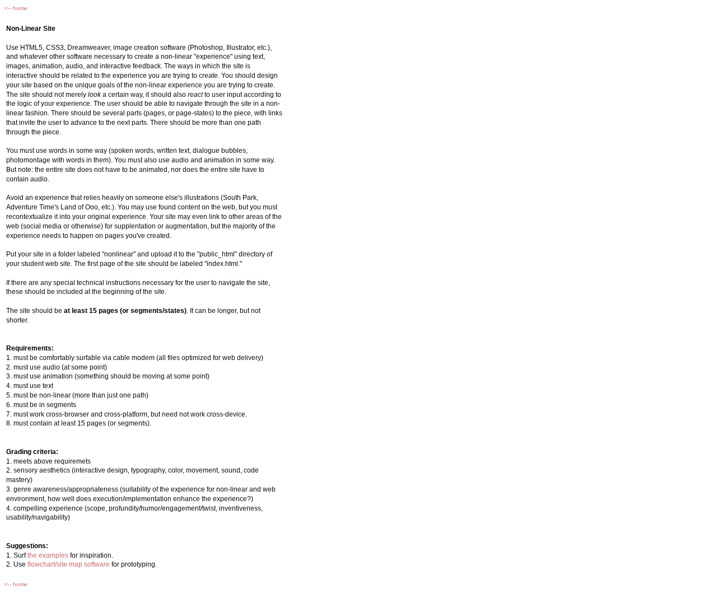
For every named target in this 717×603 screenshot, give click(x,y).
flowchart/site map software (68, 564)
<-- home (15, 8)
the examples (47, 555)
